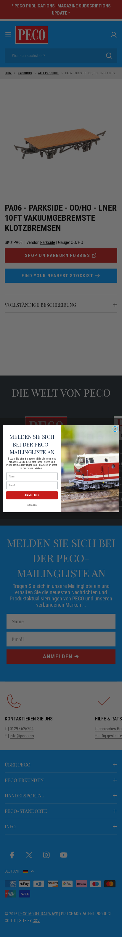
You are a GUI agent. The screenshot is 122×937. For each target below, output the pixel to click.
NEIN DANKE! (32, 505)
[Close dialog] (115, 429)
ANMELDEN (32, 495)
